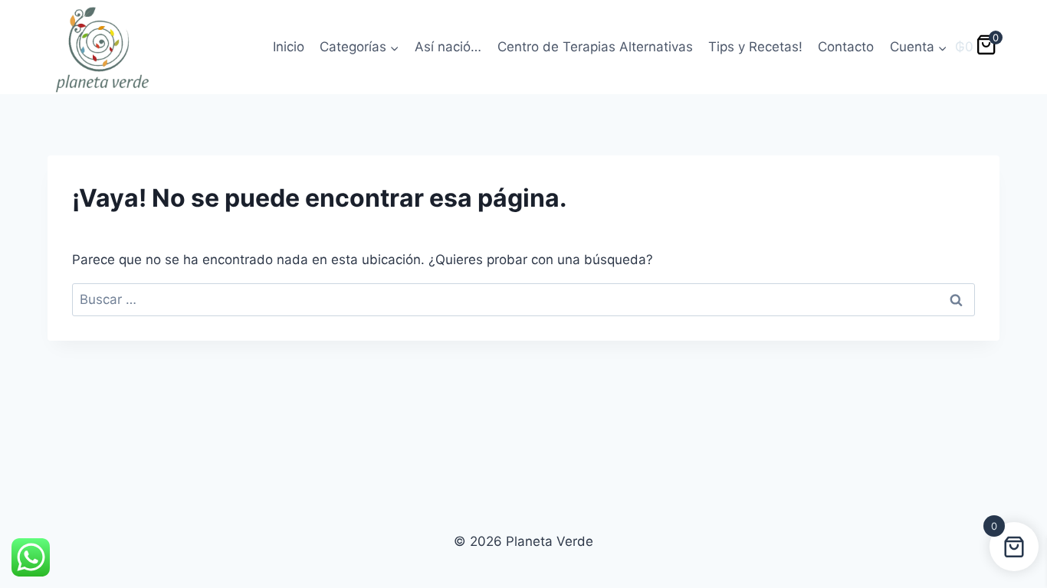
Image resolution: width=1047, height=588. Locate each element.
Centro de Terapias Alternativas (595, 46)
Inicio (288, 46)
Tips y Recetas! (755, 46)
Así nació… (448, 46)
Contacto (846, 46)
